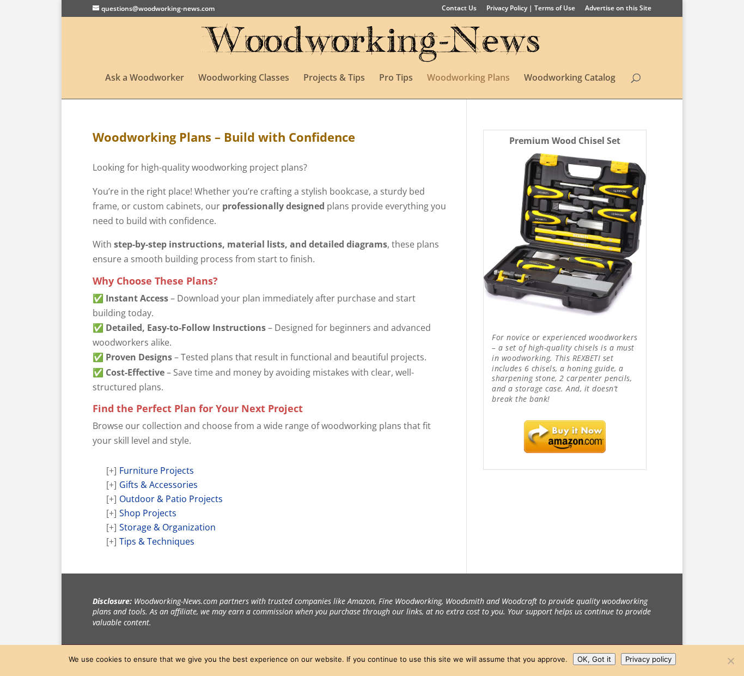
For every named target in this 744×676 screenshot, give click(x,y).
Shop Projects (147, 513)
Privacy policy (648, 659)
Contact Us (459, 9)
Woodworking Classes (243, 78)
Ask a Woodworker (144, 78)
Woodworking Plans (468, 78)
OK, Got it (594, 659)
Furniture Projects (156, 470)
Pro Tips (396, 78)
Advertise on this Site (618, 9)
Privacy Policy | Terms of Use (530, 9)
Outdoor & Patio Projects (171, 499)
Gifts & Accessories (158, 485)
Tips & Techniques (156, 541)
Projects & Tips (334, 78)
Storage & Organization (167, 527)
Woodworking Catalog (569, 78)
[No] (730, 660)
